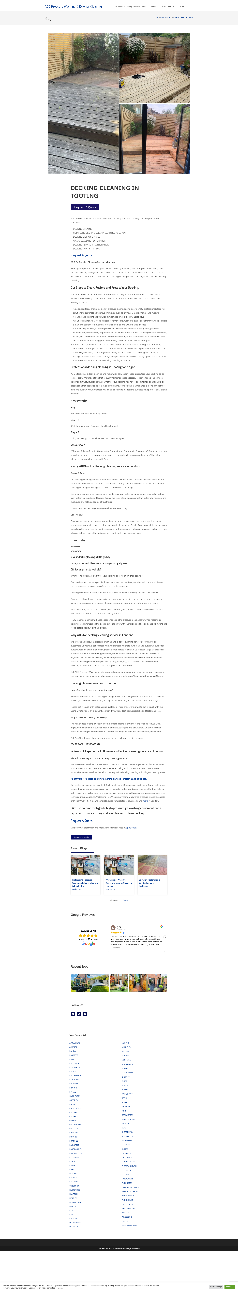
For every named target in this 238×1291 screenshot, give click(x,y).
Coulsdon (73, 1129)
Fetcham (73, 1174)
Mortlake (126, 1060)
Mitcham (125, 1051)
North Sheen (127, 1073)
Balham (72, 1051)
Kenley (72, 1210)
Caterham (73, 1100)
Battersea (74, 1063)
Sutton (125, 1149)
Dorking (73, 1137)
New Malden (127, 1064)
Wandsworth (128, 1196)
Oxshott (126, 1077)
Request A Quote (81, 255)
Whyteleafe (127, 1213)
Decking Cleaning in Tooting (183, 17)
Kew (71, 1214)
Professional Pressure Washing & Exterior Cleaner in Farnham (119, 882)
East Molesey (75, 1153)
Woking (125, 1221)
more (145, 801)
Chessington (75, 1108)
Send (124, 1128)
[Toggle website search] (192, 6)
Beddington (74, 1067)
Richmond (126, 1107)
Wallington (127, 1183)
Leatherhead (75, 1223)
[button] (165, 937)
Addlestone (74, 1043)
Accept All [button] (229, 1287)
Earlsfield (74, 1145)
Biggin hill (74, 1080)
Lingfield (73, 1227)
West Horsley (128, 1204)
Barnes (72, 1059)
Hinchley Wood (76, 1202)
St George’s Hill (129, 1119)
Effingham (74, 1157)
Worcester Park (129, 1225)
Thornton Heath (129, 1166)
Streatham (127, 1141)
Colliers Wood (76, 1125)
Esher (72, 1165)
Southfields (127, 1136)
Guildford (74, 1186)
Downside (73, 1141)
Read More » (76, 889)
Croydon (73, 1133)
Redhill (125, 1098)
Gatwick (73, 1178)
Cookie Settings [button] (216, 1287)
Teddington (127, 1158)
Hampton (73, 1194)
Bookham (73, 1084)
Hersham (73, 1198)
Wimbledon (127, 1217)
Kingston (73, 1219)
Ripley (125, 1111)
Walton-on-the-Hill (130, 1192)
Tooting (125, 1174)
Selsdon (125, 1124)
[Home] (157, 17)
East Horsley (75, 1149)
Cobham (72, 1121)
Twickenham (127, 1179)
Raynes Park (127, 1094)
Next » (125, 900)
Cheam (72, 1104)
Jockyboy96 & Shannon (131, 1249)
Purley (125, 1085)
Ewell (72, 1170)
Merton (125, 1043)
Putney (125, 1090)
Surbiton (126, 1145)
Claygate (73, 1116)
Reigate (125, 1102)
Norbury (126, 1068)
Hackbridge (74, 1190)
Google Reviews (83, 915)
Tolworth (126, 1170)
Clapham (73, 1112)
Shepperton (127, 1132)
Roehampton (127, 1115)
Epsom (72, 1161)
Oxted (124, 1081)
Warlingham (127, 1200)
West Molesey (128, 1209)
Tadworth (126, 1153)
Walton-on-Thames (130, 1187)
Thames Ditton (128, 1162)
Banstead (73, 1055)
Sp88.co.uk (131, 827)
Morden (125, 1056)
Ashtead (73, 1047)
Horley (72, 1206)
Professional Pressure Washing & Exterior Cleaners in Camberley (85, 882)
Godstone (74, 1182)
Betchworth (75, 1076)
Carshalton (74, 1096)
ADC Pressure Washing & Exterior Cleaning (73, 6)
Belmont (73, 1071)
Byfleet (73, 1092)
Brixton (73, 1088)
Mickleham (126, 1047)
